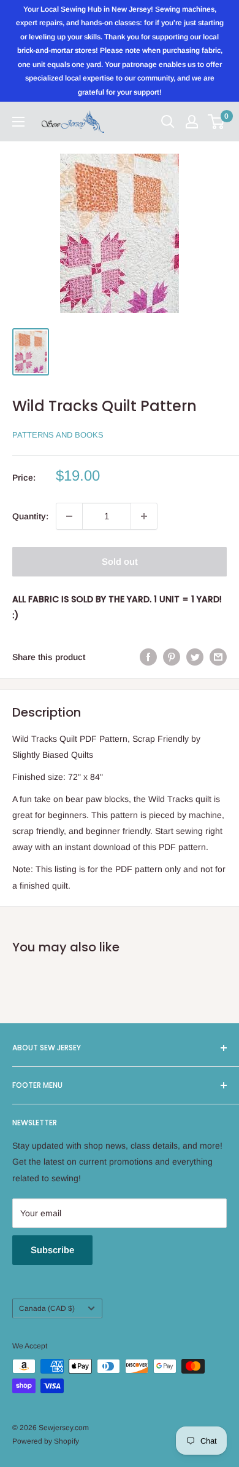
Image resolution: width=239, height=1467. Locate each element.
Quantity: (30, 516)
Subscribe (52, 1250)
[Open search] (168, 121)
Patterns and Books (58, 434)
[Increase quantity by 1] (144, 516)
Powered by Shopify (45, 1441)
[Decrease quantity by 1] (69, 516)
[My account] (192, 121)
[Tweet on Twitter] (194, 657)
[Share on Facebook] (148, 657)
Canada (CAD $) (47, 1308)
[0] (216, 121)
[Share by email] (218, 657)
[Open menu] (18, 122)
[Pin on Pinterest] (171, 657)
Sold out (120, 561)
